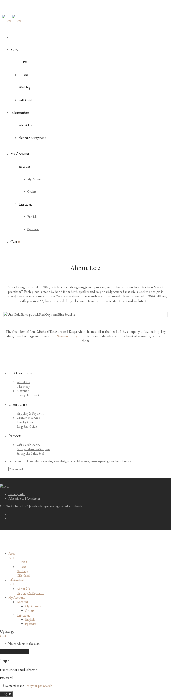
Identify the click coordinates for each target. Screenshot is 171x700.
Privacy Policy (17, 494)
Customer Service (28, 418)
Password (7, 678)
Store (14, 49)
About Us (25, 125)
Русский (33, 229)
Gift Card (25, 100)
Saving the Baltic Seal (30, 453)
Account (24, 166)
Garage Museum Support (33, 449)
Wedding (24, 87)
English (32, 216)
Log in (6, 694)
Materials (23, 391)
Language (25, 204)
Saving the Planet (28, 395)
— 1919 (24, 62)
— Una (23, 75)
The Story (23, 386)
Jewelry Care (25, 422)
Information (19, 112)
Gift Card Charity (28, 445)
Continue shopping (14, 651)
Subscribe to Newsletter (24, 498)
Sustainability (67, 336)
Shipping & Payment (32, 138)
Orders (31, 191)
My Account (19, 153)
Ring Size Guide (27, 426)
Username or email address (18, 670)
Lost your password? (38, 685)
